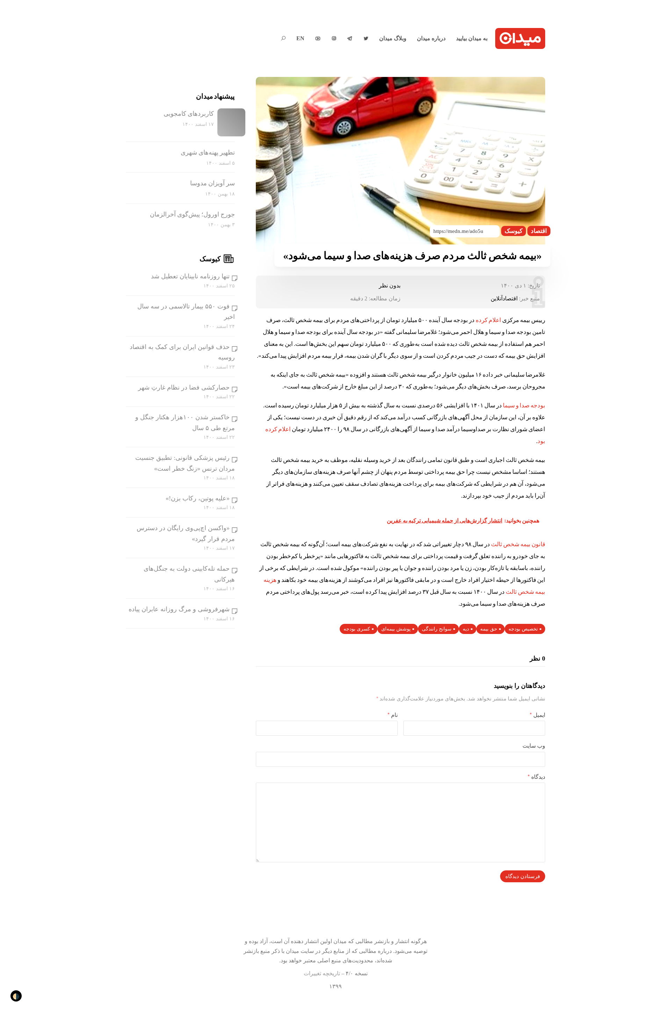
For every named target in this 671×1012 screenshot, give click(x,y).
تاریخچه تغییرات (322, 973)
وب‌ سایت (533, 746)
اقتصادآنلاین (504, 298)
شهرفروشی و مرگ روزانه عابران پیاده (179, 609)
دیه (466, 629)
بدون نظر (390, 285)
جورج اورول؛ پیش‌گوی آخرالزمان (192, 214)
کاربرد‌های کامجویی (189, 113)
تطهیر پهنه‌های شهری (208, 152)
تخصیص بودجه (523, 629)
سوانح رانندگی (437, 629)
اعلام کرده (488, 320)
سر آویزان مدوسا (212, 183)
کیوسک (513, 231)
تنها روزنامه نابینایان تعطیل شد (190, 276)
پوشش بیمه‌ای (396, 629)
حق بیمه (488, 629)
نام (393, 715)
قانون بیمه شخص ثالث (518, 544)
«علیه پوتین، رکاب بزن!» (198, 498)
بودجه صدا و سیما (524, 405)
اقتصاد (539, 231)
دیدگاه (536, 777)
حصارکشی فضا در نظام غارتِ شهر (184, 387)
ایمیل (537, 715)
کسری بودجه (357, 629)
